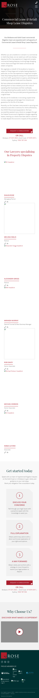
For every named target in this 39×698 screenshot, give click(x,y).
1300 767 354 (22, 140)
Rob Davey (8, 362)
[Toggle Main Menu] (36, 6)
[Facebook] (2, 662)
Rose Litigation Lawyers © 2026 (7, 692)
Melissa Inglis (10, 237)
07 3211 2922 (13, 138)
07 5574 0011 (31, 138)
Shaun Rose (9, 195)
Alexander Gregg (11, 279)
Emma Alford (10, 446)
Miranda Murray (11, 321)
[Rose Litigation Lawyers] (9, 5)
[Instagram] (8, 662)
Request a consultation (19, 131)
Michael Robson (11, 404)
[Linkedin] (5, 662)
